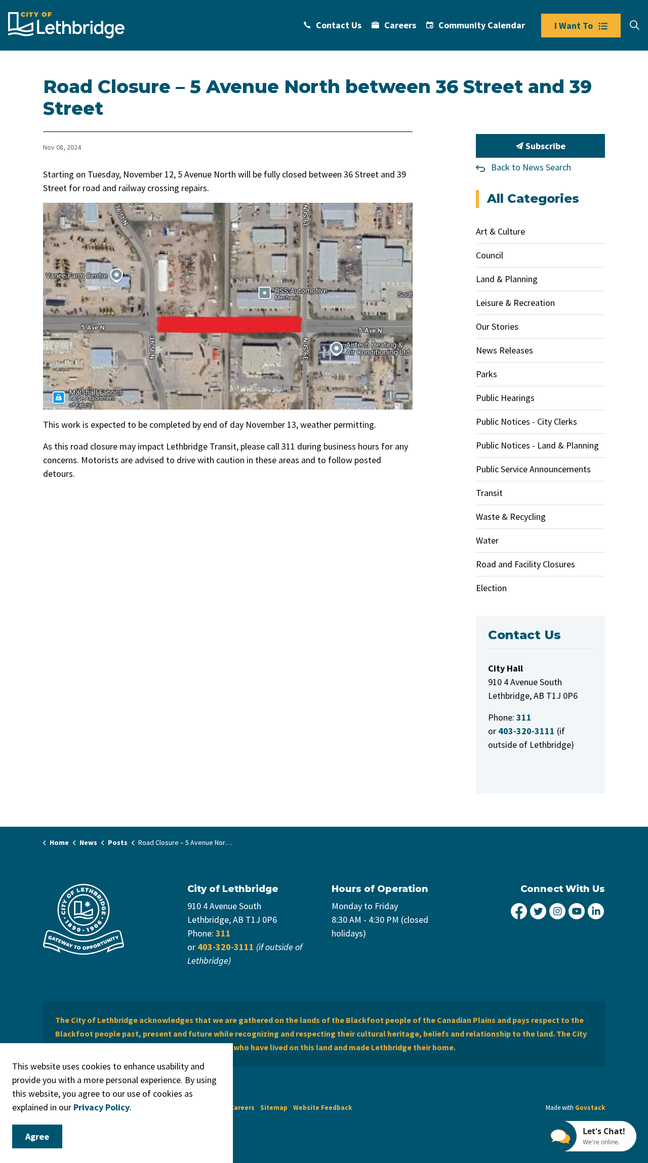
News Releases (504, 350)
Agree (37, 1136)
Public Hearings (505, 398)
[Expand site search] (634, 25)
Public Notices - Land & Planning (537, 445)
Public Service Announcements (533, 469)
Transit (489, 493)
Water (487, 540)
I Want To (573, 25)
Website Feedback (322, 1107)
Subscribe (544, 146)
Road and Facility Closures (525, 564)
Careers (400, 25)
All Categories (533, 198)
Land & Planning (507, 279)
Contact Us (338, 25)
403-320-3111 (225, 947)
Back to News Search (531, 167)
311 (223, 933)
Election (491, 588)
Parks (486, 374)
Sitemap (274, 1107)
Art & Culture (500, 231)
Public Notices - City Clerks (526, 421)
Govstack (590, 1107)
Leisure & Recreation (515, 302)
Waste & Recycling (511, 516)
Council (489, 255)
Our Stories (497, 326)
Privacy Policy (101, 1107)
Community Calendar (481, 25)
